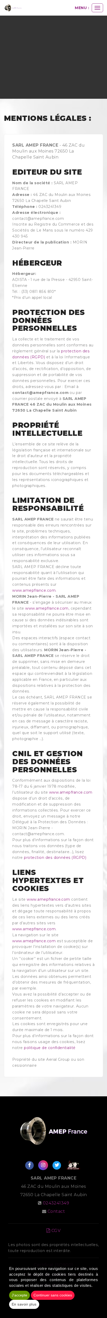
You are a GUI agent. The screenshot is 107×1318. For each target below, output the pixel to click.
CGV (55, 1230)
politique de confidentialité (49, 1048)
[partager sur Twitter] (57, 1164)
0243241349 (56, 1203)
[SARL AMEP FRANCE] (13, 8)
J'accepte (19, 1295)
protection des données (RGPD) (55, 857)
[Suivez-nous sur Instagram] (43, 1164)
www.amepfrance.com (34, 590)
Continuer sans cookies (53, 1295)
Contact (56, 1211)
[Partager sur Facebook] (29, 1164)
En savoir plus (24, 1304)
